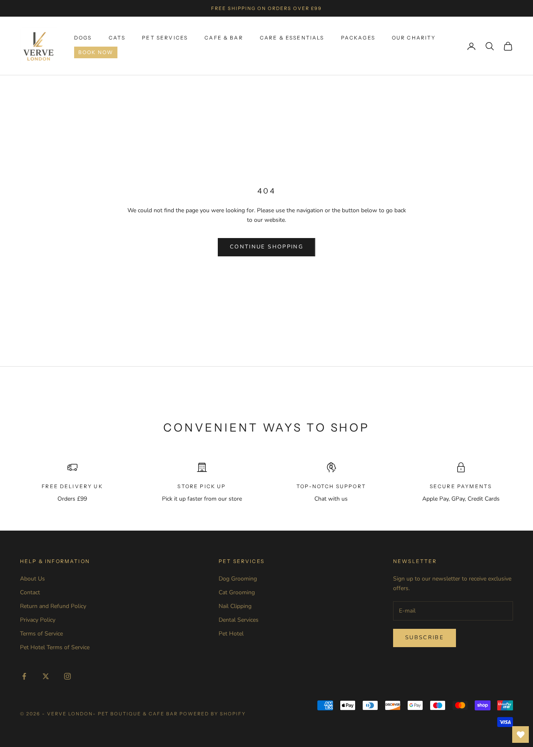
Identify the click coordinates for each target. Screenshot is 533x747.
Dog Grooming (238, 579)
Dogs (83, 38)
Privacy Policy (37, 620)
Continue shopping (266, 247)
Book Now (95, 52)
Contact (30, 592)
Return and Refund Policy (53, 606)
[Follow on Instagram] (67, 676)
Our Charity (414, 38)
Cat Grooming (237, 592)
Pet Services (165, 38)
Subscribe (424, 637)
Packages (358, 38)
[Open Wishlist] (520, 734)
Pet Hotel (231, 634)
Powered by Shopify (212, 714)
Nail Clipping (235, 606)
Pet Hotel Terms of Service (55, 647)
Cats (117, 38)
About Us (32, 579)
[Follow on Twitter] (46, 676)
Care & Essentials (292, 38)
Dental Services (239, 620)
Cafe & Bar (223, 38)
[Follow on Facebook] (24, 676)
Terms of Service (41, 634)
